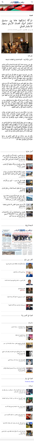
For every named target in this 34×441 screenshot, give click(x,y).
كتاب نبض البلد (28, 259)
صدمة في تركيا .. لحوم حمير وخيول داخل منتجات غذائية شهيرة (14, 423)
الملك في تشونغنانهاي (21, 289)
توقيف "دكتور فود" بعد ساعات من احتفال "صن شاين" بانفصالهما (13, 398)
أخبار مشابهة (29, 151)
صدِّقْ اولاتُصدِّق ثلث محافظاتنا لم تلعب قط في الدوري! (15, 264)
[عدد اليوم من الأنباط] (17, 255)
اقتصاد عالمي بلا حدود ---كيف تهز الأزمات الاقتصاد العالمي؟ (14, 181)
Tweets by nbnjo (29, 381)
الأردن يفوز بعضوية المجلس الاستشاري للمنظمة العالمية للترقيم (14, 205)
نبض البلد (29, 29)
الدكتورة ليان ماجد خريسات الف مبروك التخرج (16, 360)
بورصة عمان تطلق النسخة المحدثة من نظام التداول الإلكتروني (13, 189)
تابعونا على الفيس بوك (27, 315)
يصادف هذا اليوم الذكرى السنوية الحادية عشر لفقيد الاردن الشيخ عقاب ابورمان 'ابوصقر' (13, 352)
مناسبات (30, 322)
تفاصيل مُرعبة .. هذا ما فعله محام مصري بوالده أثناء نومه (15, 406)
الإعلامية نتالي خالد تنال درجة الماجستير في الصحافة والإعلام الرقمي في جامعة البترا (14, 369)
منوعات (31, 386)
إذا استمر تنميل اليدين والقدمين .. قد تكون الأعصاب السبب (14, 415)
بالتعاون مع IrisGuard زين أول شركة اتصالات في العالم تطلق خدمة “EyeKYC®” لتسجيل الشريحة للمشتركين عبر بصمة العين (13, 214)
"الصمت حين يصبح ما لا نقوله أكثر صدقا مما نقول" (16, 297)
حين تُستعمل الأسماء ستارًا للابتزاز (19, 272)
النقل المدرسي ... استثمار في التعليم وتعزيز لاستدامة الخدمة (15, 280)
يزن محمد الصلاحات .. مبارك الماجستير (18, 327)
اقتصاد (24, 29)
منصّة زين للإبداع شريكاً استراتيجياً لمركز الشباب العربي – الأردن (14, 165)
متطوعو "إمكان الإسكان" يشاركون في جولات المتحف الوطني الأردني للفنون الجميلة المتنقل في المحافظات (14, 174)
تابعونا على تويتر (29, 378)
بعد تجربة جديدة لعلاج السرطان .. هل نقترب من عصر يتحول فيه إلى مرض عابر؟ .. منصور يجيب (13, 391)
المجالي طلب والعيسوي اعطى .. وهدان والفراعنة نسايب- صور (14, 343)
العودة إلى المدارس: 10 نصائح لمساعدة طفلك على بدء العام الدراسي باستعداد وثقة (13, 432)
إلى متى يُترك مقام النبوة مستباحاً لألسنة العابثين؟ (17, 305)
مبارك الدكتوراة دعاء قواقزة (20, 335)
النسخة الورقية (29, 225)
